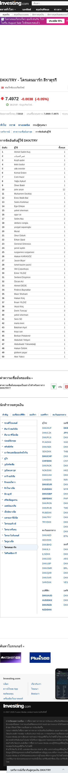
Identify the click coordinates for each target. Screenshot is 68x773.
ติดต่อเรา (35, 694)
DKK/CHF (47, 456)
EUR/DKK (47, 489)
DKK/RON (47, 503)
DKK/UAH (47, 475)
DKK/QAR (47, 573)
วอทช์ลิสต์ (26, 9)
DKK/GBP (47, 494)
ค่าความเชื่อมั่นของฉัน (15, 378)
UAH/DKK (47, 480)
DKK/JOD (46, 559)
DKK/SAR (46, 577)
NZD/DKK (47, 609)
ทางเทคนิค (24, 125)
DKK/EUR (47, 484)
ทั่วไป (3, 125)
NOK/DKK (47, 470)
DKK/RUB (47, 508)
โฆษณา (34, 689)
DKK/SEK (46, 447)
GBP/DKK (47, 498)
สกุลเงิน (6, 14)
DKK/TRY (46, 517)
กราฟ (12, 125)
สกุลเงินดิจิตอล (42, 9)
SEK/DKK (46, 451)
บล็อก (5, 684)
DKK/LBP (46, 563)
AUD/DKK (47, 600)
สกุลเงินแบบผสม (21, 14)
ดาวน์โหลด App (10, 689)
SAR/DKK (46, 582)
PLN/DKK (46, 442)
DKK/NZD (47, 605)
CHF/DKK (47, 461)
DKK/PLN (46, 437)
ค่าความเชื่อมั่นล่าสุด (22, 132)
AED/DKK (46, 540)
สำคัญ (5, 414)
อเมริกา (32, 414)
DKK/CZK (46, 433)
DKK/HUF (46, 428)
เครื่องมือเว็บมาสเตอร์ (13, 698)
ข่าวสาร (57, 9)
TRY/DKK (46, 522)
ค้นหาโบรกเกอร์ (11, 646)
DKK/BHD (47, 545)
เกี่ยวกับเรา (36, 684)
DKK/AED (46, 535)
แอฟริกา (44, 414)
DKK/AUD (47, 595)
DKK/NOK (47, 465)
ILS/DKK (46, 554)
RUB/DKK (47, 513)
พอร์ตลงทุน (8, 694)
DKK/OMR (47, 568)
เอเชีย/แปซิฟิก (18, 414)
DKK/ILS (46, 549)
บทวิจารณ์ (5, 132)
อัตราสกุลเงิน (38, 14)
